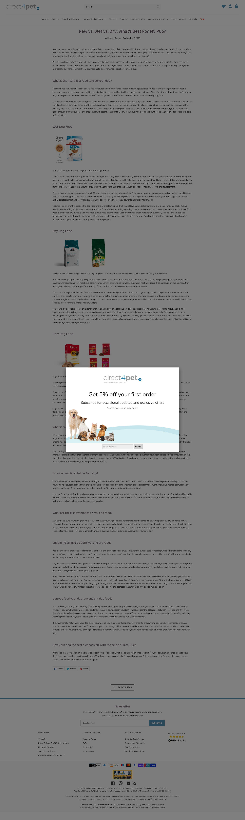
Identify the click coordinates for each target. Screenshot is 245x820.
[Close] (179, 367)
